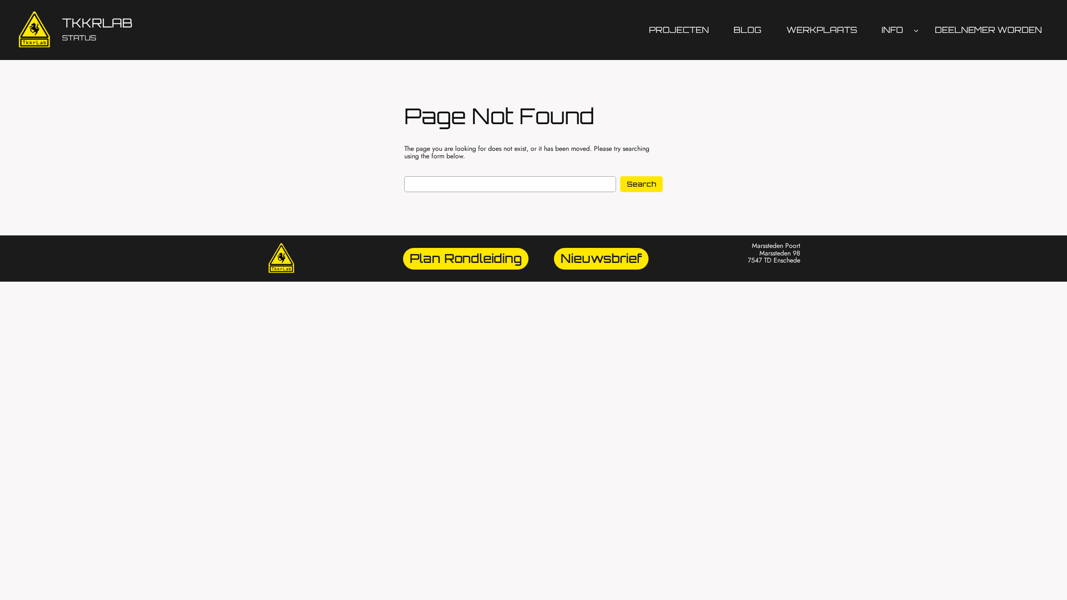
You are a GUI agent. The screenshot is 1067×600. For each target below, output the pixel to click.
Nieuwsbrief (601, 258)
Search (641, 184)
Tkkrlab (97, 22)
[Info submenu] (916, 30)
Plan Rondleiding (466, 258)
